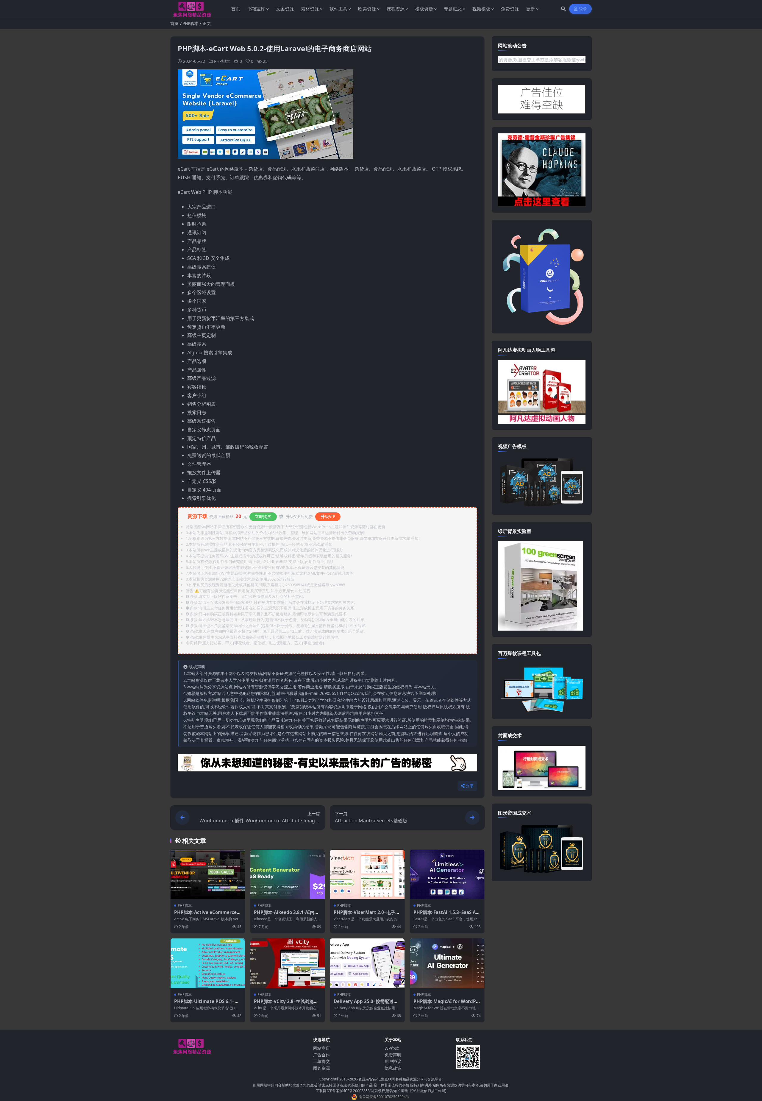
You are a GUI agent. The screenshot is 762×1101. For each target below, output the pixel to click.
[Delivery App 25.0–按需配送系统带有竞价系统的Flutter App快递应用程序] (367, 963)
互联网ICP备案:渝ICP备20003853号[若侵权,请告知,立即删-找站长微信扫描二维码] (381, 1090)
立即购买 (263, 516)
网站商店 (321, 1048)
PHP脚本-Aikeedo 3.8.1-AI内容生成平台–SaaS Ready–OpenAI (286, 915)
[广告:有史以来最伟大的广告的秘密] (327, 765)
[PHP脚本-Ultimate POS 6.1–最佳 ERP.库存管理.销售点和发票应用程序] (208, 963)
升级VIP (328, 516)
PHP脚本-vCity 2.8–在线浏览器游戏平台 (286, 1004)
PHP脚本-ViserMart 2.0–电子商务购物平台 (367, 915)
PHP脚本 (190, 23)
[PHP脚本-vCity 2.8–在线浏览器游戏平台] (287, 963)
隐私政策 (393, 1068)
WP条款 (392, 1048)
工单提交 (321, 1061)
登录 (583, 9)
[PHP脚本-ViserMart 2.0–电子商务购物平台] (367, 874)
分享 (470, 786)
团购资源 (321, 1068)
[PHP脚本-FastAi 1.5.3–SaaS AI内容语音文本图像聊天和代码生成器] (447, 874)
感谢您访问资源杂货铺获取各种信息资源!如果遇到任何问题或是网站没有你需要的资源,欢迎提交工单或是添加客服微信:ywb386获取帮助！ (520, 60)
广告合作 (321, 1055)
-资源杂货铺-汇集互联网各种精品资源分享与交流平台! (400, 1079)
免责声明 (393, 1055)
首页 (174, 23)
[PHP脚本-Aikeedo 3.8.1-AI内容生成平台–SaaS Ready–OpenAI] (287, 874)
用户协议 (393, 1061)
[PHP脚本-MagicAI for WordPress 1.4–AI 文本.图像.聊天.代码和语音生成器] (447, 963)
